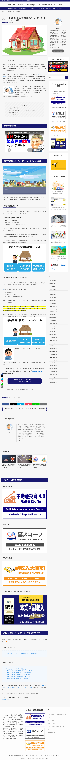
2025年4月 (53, 294)
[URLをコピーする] (43, 404)
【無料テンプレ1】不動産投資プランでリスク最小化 (19, 671)
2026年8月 (53, 280)
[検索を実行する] (66, 77)
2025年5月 (53, 292)
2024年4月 (53, 329)
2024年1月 (53, 337)
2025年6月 (53, 289)
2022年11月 (53, 377)
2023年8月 (53, 351)
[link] (19, 441)
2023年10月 (53, 345)
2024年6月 (53, 323)
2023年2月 (53, 368)
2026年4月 (53, 286)
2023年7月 (53, 354)
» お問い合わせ (6, 699)
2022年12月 (53, 374)
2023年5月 (53, 360)
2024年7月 (53, 320)
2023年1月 (53, 371)
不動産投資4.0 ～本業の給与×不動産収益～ (16, 669)
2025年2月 (53, 300)
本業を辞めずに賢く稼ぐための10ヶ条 (46, 755)
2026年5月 (53, 283)
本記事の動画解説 (13, 108)
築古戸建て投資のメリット (17, 112)
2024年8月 (53, 317)
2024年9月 (53, 314)
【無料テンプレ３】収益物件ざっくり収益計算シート (19, 674)
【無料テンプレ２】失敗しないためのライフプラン (18, 673)
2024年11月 (53, 309)
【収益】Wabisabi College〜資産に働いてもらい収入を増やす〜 (22, 654)
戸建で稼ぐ (6, 22)
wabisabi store (51, 732)
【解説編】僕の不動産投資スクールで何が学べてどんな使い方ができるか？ (58, 258)
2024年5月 (53, 326)
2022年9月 (53, 382)
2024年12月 (53, 306)
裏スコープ (51, 720)
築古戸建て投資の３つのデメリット (19, 114)
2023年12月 (53, 340)
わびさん (9, 432)
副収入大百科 (51, 723)
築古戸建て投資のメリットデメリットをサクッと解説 (22, 110)
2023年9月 (53, 348)
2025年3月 (53, 297)
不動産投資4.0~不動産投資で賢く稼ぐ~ (17, 755)
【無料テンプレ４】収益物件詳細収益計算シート (18, 676)
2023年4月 (53, 363)
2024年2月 (53, 334)
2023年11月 (53, 343)
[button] (5, 404)
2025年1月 (53, 303)
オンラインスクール (15, 733)
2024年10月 (53, 311)
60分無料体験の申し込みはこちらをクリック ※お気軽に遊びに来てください (25, 381)
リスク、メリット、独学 (15, 397)
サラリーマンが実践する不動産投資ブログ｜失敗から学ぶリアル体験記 (35, 4)
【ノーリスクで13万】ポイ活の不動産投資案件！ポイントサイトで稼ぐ (58, 209)
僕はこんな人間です (58, 51)
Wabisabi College (37, 371)
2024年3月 (53, 331)
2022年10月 (53, 380)
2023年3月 (53, 365)
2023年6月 (53, 357)
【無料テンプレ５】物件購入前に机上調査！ (17, 678)
